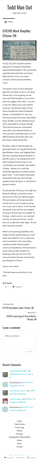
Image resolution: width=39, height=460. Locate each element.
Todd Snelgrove (16, 399)
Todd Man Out (19, 7)
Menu (10, 22)
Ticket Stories (19, 424)
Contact (19, 447)
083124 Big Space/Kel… (19, 371)
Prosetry (19, 434)
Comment (28, 351)
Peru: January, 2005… (18, 391)
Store (19, 443)
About (19, 440)
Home (19, 421)
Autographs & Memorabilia (19, 437)
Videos (19, 431)
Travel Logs (19, 427)
